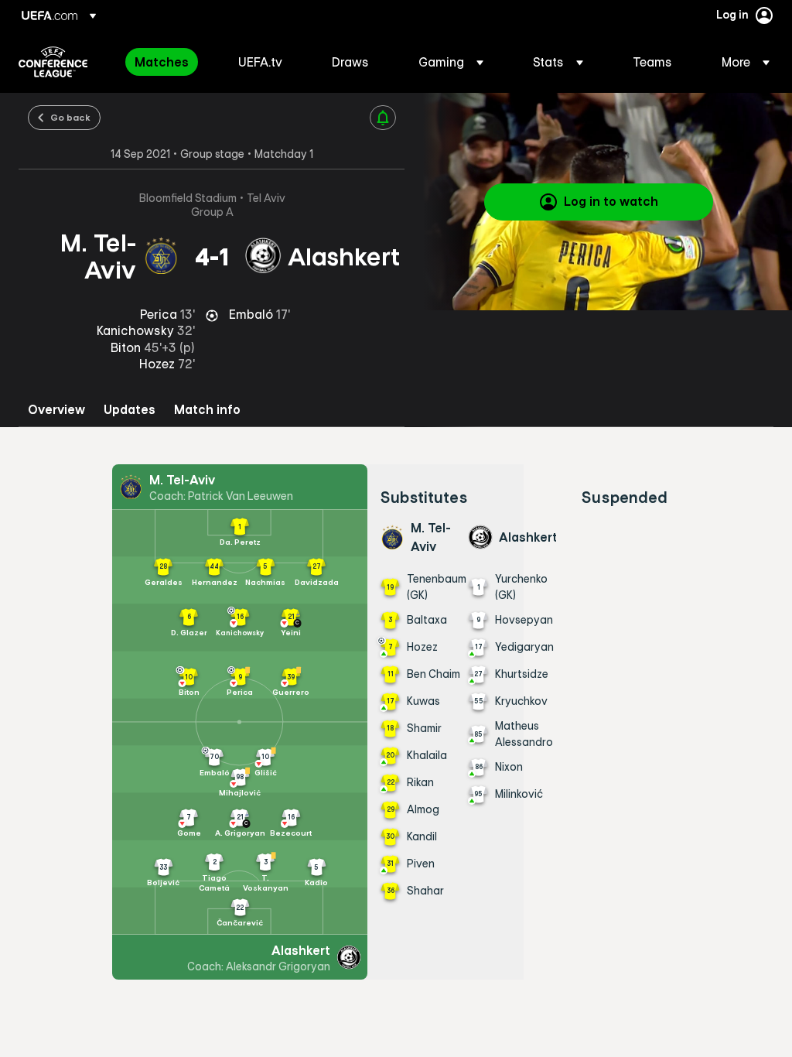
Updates (129, 409)
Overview (56, 409)
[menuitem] (167, 62)
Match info (207, 409)
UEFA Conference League (53, 61)
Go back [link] (70, 116)
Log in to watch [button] (611, 201)
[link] (162, 62)
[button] (450, 62)
